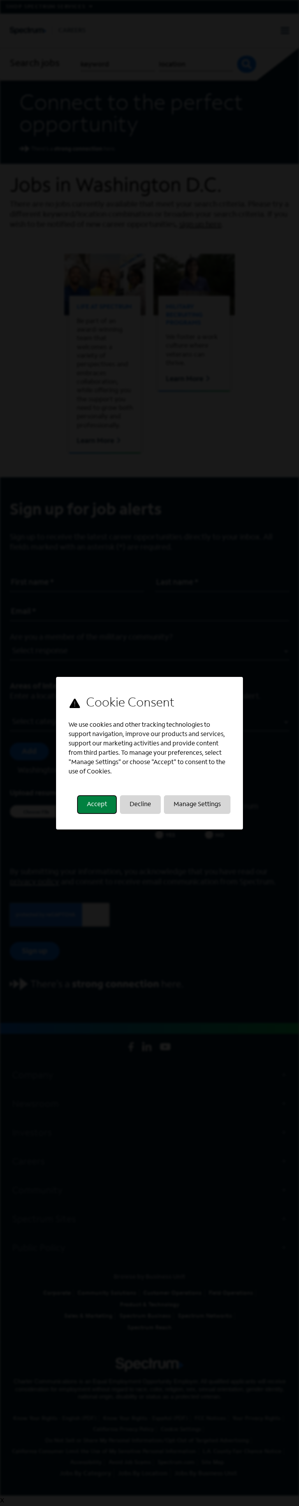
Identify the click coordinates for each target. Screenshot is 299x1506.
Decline (140, 804)
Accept (97, 804)
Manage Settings (197, 804)
